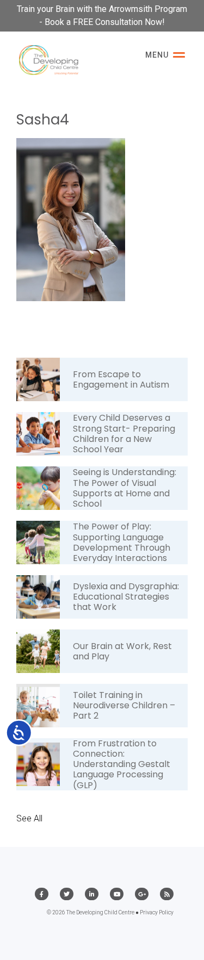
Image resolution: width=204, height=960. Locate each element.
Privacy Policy (157, 912)
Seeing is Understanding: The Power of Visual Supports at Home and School (124, 488)
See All (29, 818)
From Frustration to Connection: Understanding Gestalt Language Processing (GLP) (121, 764)
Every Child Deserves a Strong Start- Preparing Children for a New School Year (124, 434)
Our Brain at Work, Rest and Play (122, 651)
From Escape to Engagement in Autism (121, 379)
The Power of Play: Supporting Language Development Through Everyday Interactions (121, 542)
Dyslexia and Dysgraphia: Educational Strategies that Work (126, 596)
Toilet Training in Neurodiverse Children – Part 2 (124, 705)
